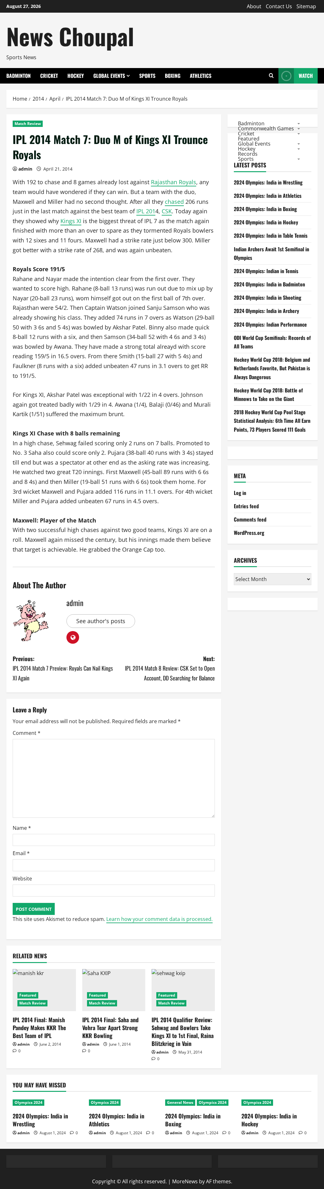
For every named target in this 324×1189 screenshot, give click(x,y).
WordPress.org (249, 532)
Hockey (75, 75)
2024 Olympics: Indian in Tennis (266, 271)
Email (21, 853)
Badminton (18, 75)
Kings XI (70, 221)
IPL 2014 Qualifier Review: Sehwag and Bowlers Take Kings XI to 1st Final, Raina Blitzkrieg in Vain (183, 1032)
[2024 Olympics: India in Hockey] (276, 1102)
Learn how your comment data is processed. (159, 919)
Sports (147, 75)
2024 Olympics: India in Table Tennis (271, 235)
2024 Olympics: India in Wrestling (268, 182)
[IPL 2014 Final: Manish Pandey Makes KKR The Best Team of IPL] (44, 990)
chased (174, 201)
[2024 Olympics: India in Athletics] (124, 1102)
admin (25, 169)
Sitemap (306, 6)
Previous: (63, 668)
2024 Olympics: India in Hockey (266, 222)
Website (22, 878)
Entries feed (246, 506)
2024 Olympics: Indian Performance (270, 324)
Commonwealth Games (266, 128)
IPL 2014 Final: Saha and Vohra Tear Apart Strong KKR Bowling (110, 1028)
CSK (167, 211)
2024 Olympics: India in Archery (266, 311)
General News (180, 1102)
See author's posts (100, 621)
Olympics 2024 (28, 1102)
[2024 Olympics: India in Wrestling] (48, 1102)
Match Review (28, 123)
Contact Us (279, 6)
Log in (240, 493)
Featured (27, 995)
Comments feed (250, 519)
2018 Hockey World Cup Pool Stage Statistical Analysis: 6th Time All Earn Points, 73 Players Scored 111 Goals (272, 420)
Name (22, 827)
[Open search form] (271, 76)
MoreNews (185, 1181)
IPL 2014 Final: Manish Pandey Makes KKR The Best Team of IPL (39, 1028)
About (254, 6)
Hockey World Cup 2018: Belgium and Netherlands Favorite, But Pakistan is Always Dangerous (272, 368)
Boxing (172, 75)
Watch (306, 75)
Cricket (49, 75)
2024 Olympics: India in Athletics (268, 195)
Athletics (200, 75)
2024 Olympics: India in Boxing (265, 209)
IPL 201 (145, 211)
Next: (170, 668)
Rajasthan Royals (173, 182)
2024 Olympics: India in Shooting (267, 297)
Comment (26, 732)
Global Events (109, 75)
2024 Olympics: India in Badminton (269, 284)
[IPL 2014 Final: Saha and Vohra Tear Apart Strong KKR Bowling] (114, 990)
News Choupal (70, 36)
